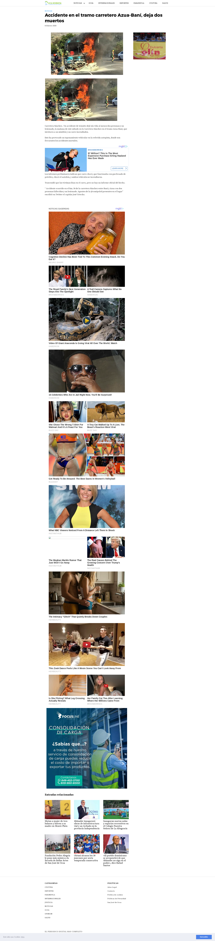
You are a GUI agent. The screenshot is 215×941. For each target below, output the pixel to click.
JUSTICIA (49, 902)
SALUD (165, 3)
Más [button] (22, 937)
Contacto (111, 891)
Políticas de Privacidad (117, 899)
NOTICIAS (78, 3)
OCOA (91, 3)
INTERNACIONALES (106, 3)
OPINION (48, 914)
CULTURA (153, 3)
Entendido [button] (204, 937)
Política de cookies (115, 895)
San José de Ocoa (114, 902)
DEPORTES (124, 3)
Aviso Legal (112, 887)
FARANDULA (139, 3)
